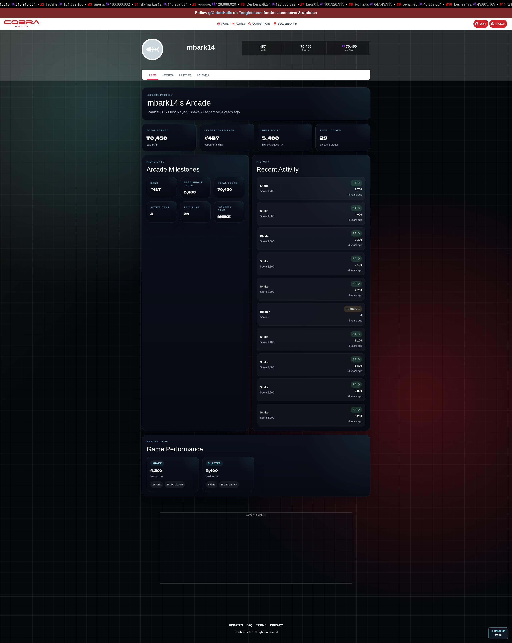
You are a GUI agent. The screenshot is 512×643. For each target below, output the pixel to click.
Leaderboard (287, 23)
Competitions (261, 23)
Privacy (276, 625)
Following (203, 74)
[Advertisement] (256, 555)
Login (483, 23)
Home (225, 23)
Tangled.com (251, 13)
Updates (236, 625)
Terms (261, 625)
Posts (152, 74)
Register (500, 23)
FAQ (249, 625)
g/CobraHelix (220, 13)
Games (240, 23)
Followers (185, 74)
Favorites (168, 74)
